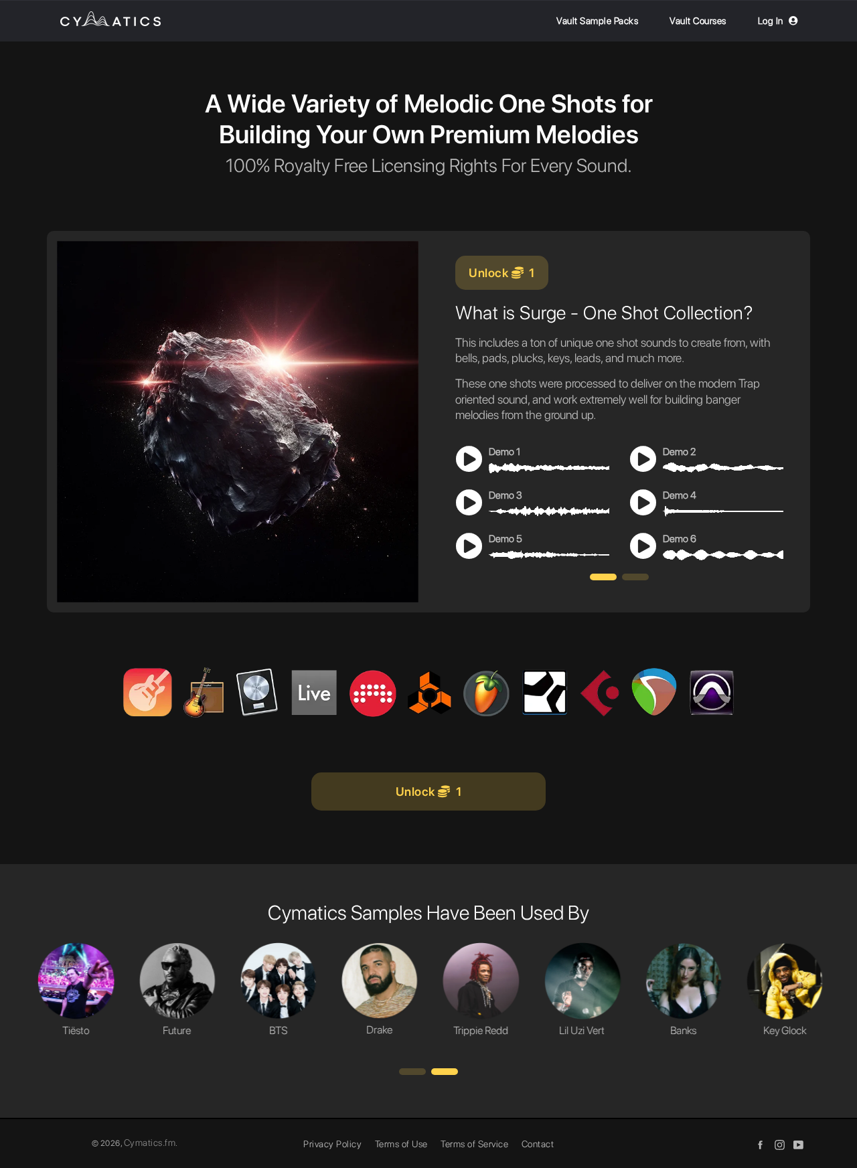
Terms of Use (401, 1144)
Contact (538, 1144)
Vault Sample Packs (597, 20)
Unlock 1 (502, 273)
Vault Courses (698, 20)
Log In (770, 20)
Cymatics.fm (150, 1142)
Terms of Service (474, 1144)
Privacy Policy (332, 1144)
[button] (603, 577)
